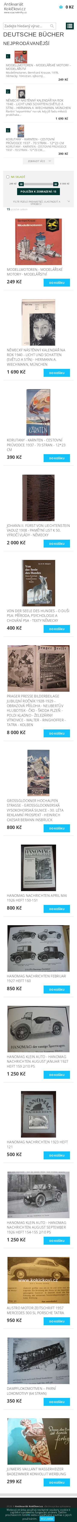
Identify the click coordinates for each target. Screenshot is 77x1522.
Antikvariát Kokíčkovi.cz (15, 7)
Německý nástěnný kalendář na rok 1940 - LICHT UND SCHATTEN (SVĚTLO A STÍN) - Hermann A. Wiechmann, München (38, 104)
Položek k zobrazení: (38, 191)
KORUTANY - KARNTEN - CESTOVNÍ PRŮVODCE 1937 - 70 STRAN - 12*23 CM (35, 141)
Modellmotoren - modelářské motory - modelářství (38, 67)
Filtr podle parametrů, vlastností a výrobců (36, 203)
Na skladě (18, 177)
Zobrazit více (36, 161)
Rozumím (47, 1519)
